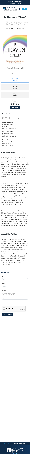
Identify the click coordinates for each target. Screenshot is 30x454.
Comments (5, 298)
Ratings (4, 290)
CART (18, 3)
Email (3, 283)
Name (4, 277)
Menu (24, 8)
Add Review (5, 272)
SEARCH (11, 3)
